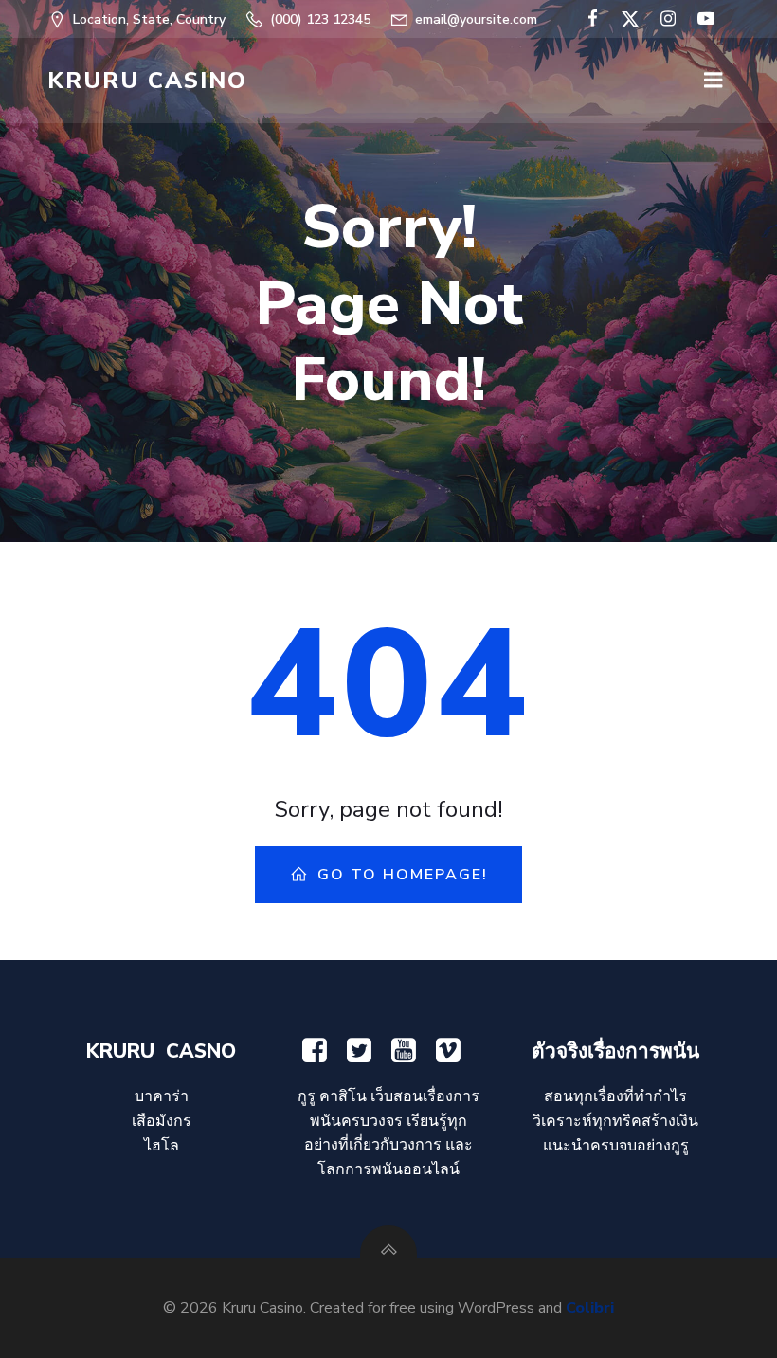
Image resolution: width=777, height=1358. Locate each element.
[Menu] (713, 80)
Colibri (590, 1307)
